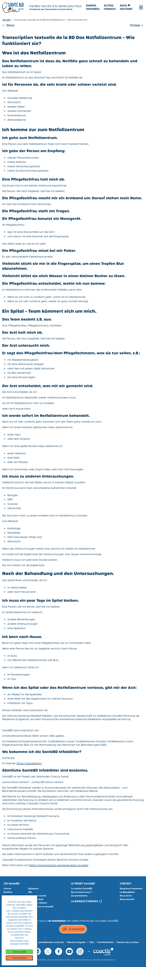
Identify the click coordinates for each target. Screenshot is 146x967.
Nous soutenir (127, 899)
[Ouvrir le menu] (141, 7)
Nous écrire (126, 895)
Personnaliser (19, 958)
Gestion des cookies (128, 942)
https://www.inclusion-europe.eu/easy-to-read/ (58, 865)
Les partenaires (79, 895)
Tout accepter (19, 952)
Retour (10, 25)
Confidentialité (105, 942)
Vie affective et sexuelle (40, 906)
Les (12, 883)
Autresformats (110, 7)
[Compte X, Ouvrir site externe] (47, 951)
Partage (135, 25)
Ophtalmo (33, 888)
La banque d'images (84, 901)
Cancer (7, 888)
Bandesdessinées (93, 7)
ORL (30, 892)
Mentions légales (76, 942)
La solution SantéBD (81, 888)
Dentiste (8, 892)
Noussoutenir (126, 7)
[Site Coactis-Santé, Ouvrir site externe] (103, 951)
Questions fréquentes (131, 888)
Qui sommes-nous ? (81, 892)
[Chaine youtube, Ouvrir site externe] (69, 951)
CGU (91, 942)
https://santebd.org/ (29, 763)
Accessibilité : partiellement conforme (43, 942)
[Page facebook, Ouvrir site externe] (58, 951)
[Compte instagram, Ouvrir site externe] (80, 951)
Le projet (83, 883)
